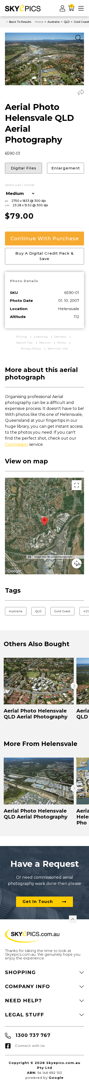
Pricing (22, 336)
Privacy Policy (31, 348)
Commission (16, 444)
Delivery (60, 336)
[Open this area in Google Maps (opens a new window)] (14, 571)
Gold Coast (62, 611)
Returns (45, 342)
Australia (15, 611)
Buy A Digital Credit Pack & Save (44, 256)
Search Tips (25, 342)
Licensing (41, 336)
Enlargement (65, 168)
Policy (61, 342)
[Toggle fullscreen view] (77, 485)
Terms (79, 564)
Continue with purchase (44, 238)
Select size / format (20, 185)
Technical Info (58, 348)
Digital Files (23, 168)
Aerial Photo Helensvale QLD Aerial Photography (35, 714)
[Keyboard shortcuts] (29, 557)
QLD (38, 611)
